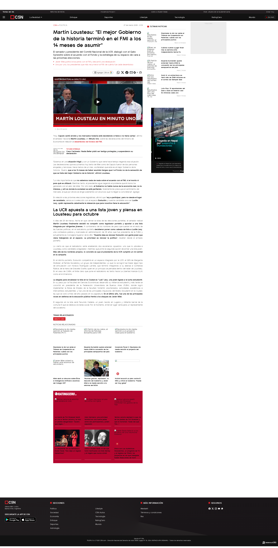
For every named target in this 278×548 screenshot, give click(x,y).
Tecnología (180, 17)
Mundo (252, 17)
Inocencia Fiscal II (108, 12)
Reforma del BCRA (57, 12)
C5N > (56, 25)
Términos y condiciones (151, 512)
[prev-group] (152, 140)
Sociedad (54, 512)
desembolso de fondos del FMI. (88, 141)
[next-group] (182, 140)
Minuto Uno (59, 319)
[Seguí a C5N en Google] (134, 73)
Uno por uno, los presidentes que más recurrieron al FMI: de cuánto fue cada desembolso (94, 64)
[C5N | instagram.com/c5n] (216, 508)
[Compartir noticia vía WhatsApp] (118, 72)
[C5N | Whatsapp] (222, 508)
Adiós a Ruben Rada (159, 12)
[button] (140, 72)
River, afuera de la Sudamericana (217, 12)
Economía (54, 516)
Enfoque (73, 17)
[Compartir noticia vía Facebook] (127, 72)
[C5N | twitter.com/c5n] (213, 508)
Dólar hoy (270, 12)
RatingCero (217, 17)
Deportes (108, 17)
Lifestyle (143, 17)
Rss (142, 516)
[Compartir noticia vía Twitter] (122, 72)
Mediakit (144, 508)
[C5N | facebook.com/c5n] (210, 508)
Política (63, 25)
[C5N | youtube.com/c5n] (219, 508)
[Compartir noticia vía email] (131, 72)
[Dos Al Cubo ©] (269, 543)
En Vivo (271, 17)
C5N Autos (100, 512)
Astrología (54, 528)
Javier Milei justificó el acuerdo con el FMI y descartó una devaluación (85, 61)
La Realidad (35, 17)
